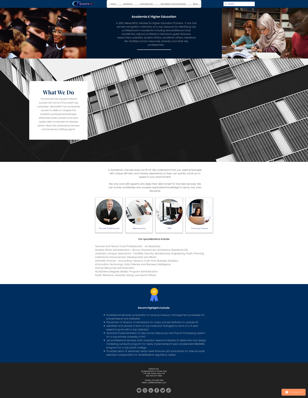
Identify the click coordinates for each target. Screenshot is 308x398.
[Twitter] (162, 390)
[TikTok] (168, 390)
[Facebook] (156, 390)
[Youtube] (139, 390)
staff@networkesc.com (157, 382)
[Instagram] (145, 390)
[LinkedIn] (150, 390)
